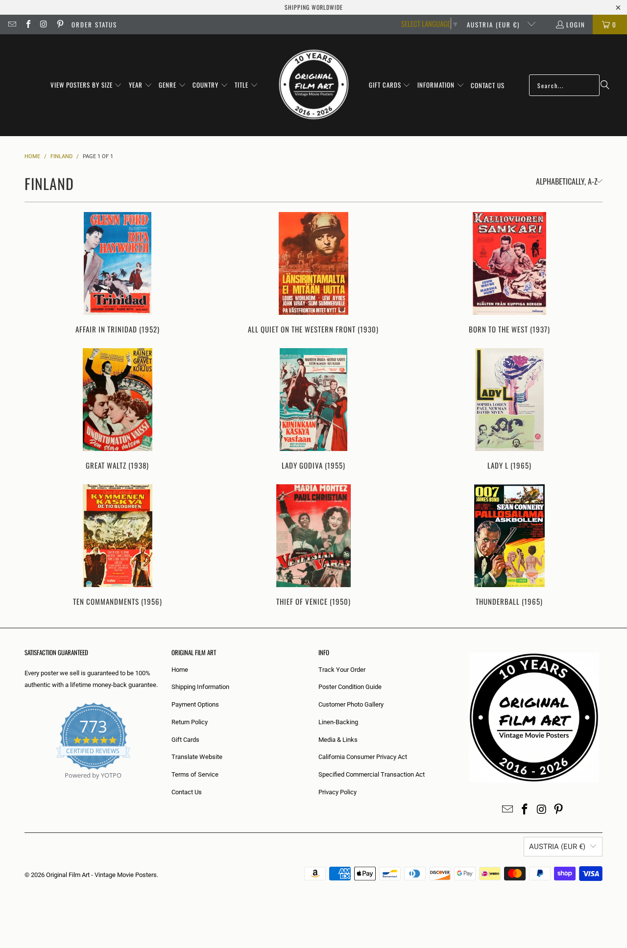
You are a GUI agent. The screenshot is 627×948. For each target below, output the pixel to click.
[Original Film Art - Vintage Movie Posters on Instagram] (43, 24)
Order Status (94, 24)
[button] (86, 85)
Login (575, 24)
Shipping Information (200, 686)
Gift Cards (185, 739)
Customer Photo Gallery (351, 704)
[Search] (605, 85)
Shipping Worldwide (314, 7)
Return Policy (189, 722)
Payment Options (195, 704)
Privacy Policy (337, 792)
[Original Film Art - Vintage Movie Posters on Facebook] (27, 24)
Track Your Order (341, 669)
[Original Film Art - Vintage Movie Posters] (313, 85)
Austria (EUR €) (494, 24)
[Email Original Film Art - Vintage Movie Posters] (11, 24)
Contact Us (186, 792)
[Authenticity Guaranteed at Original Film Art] (25, 786)
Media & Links (338, 739)
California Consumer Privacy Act (362, 756)
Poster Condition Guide (350, 686)
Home (179, 669)
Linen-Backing (338, 722)
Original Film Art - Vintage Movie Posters (101, 874)
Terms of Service (194, 774)
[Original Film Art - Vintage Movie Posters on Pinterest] (59, 24)
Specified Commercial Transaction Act (371, 774)
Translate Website (196, 756)
